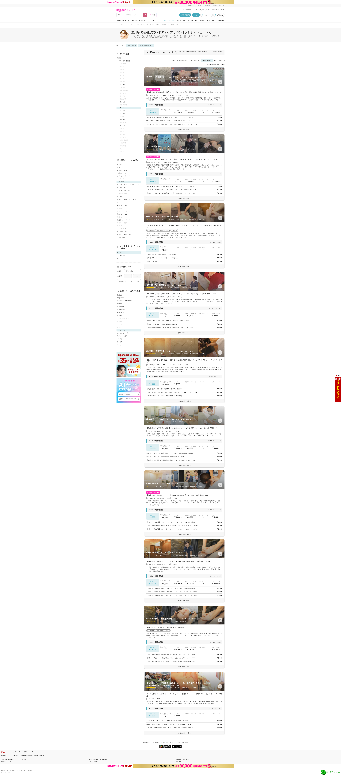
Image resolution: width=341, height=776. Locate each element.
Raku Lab (221, 20)
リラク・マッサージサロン (166, 20)
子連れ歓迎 (120, 312)
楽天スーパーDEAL (122, 255)
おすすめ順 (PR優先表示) (179, 60)
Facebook (192, 742)
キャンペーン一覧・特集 (207, 20)
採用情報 (30, 770)
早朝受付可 (120, 298)
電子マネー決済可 (122, 336)
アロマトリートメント (123, 190)
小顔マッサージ (121, 173)
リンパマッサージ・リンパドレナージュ (128, 184)
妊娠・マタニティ (122, 205)
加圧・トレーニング (123, 214)
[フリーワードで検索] (145, 15)
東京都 (140, 24)
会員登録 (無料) (185, 15)
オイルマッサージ (122, 187)
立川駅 (156, 24)
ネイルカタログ (192, 20)
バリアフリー (121, 339)
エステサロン (152, 20)
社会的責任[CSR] (21, 770)
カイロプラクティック (123, 176)
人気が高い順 (195, 60)
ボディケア (134, 24)
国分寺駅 (122, 84)
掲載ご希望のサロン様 (218, 9)
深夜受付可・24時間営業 (124, 301)
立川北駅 (122, 110)
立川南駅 (122, 113)
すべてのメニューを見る (214, 104)
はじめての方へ (187, 9)
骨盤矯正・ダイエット (123, 170)
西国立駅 (122, 119)
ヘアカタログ (181, 20)
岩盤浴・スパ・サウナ (123, 220)
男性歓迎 (119, 342)
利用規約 (157, 742)
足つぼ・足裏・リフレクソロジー (126, 199)
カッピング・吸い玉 (123, 228)
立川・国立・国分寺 (148, 24)
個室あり (119, 315)
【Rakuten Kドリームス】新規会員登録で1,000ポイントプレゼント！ (30, 755)
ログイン (195, 15)
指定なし (119, 164)
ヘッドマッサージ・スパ (124, 234)
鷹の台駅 (122, 102)
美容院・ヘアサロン (123, 20)
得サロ (119, 258)
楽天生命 (215, 5)
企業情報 (3, 770)
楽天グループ (208, 5)
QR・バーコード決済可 (124, 333)
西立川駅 (122, 125)
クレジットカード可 (165, 24)
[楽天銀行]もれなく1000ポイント (195, 5)
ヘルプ (195, 9)
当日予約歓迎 (121, 309)
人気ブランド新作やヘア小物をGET (98, 759)
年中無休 (119, 303)
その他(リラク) (121, 237)
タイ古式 (119, 196)
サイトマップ (164, 742)
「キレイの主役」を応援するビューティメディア (13, 759)
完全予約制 (120, 306)
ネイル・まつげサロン (138, 20)
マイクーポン (207, 15)
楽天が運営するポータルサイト (184, 759)
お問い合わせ (172, 742)
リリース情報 (185, 742)
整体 (118, 167)
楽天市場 (221, 5)
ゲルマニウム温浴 (122, 231)
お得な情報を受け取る (204, 9)
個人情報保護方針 (11, 770)
